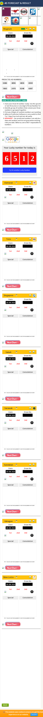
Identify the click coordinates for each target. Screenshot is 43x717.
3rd (25, 41)
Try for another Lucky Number (19, 170)
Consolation (28, 49)
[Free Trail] (3, 132)
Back (5, 705)
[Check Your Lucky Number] (3, 139)
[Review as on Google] (12, 133)
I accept (34, 714)
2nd (18, 41)
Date (10, 33)
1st (10, 41)
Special (10, 49)
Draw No (27, 33)
